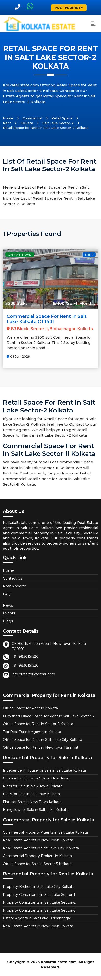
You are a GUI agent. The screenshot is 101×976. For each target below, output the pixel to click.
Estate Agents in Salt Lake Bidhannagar (37, 918)
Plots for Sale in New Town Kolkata (32, 786)
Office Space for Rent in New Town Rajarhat (40, 747)
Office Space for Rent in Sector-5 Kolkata (38, 724)
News (8, 605)
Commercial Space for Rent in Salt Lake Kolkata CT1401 (47, 319)
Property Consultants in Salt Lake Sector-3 (39, 910)
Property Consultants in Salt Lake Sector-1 (39, 894)
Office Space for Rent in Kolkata (30, 708)
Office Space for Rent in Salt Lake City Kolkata (42, 739)
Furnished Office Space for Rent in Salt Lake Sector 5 (48, 716)
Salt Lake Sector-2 (58, 123)
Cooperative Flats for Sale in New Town (36, 778)
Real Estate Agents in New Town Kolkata (38, 840)
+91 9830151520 (25, 656)
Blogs (8, 621)
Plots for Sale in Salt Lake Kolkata (31, 794)
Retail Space (62, 118)
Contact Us (12, 578)
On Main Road (20, 254)
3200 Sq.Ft (16, 303)
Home (8, 118)
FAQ (7, 594)
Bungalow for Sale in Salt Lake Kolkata (35, 810)
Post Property (69, 8)
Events (9, 613)
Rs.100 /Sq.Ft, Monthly (73, 303)
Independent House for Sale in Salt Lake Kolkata (44, 770)
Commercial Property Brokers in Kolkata (37, 856)
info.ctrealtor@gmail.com (33, 674)
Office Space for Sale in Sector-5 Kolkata (37, 864)
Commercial (32, 118)
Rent (7, 123)
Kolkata (26, 123)
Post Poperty (14, 586)
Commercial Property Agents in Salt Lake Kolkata (45, 832)
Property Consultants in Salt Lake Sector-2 (39, 902)
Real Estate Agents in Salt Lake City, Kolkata (41, 848)
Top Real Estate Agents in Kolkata (32, 732)
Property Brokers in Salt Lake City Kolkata (38, 886)
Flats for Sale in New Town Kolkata (32, 802)
